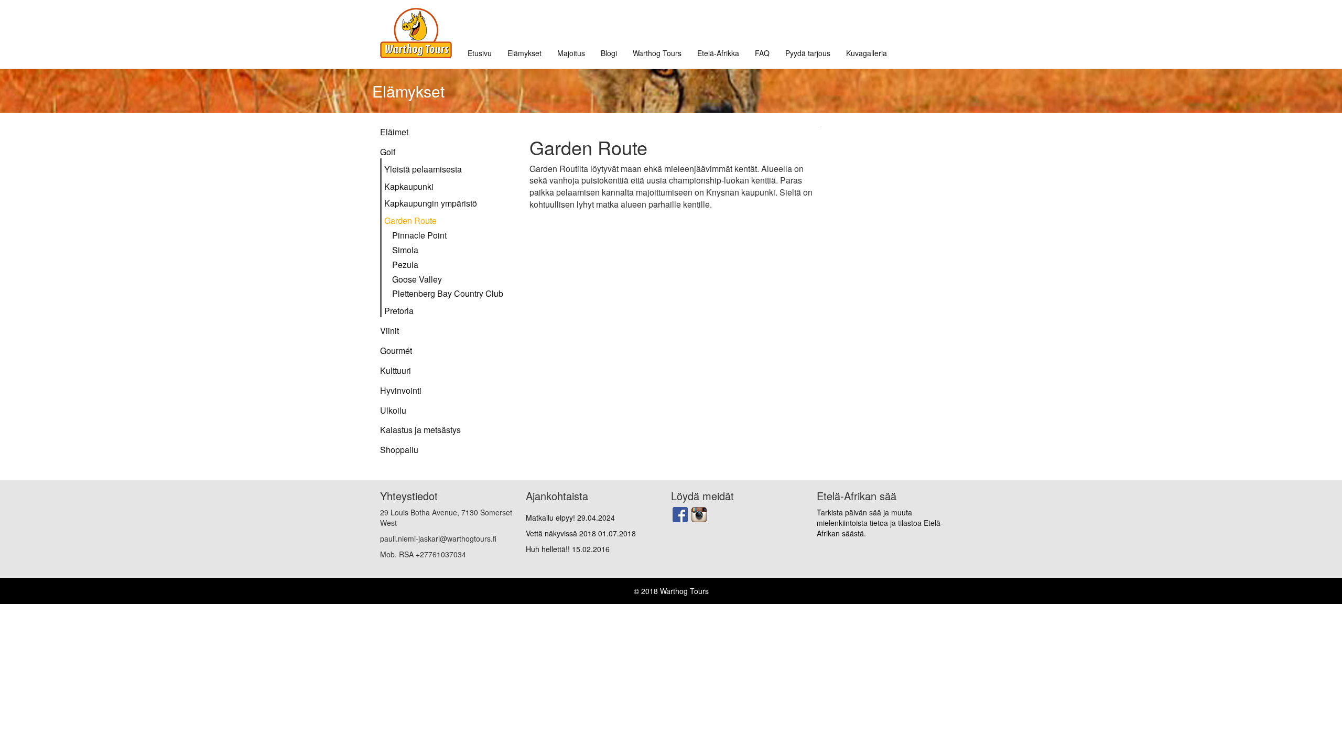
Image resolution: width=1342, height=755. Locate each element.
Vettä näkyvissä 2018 (581, 533)
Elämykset (524, 53)
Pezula (405, 265)
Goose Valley (417, 279)
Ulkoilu (393, 410)
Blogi (609, 53)
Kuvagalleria (866, 53)
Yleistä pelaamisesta (423, 169)
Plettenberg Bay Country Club (447, 293)
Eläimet (394, 132)
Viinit (389, 331)
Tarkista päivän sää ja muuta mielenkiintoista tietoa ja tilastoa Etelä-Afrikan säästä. (880, 522)
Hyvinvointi (400, 390)
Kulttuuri (395, 370)
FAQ (762, 53)
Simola (405, 250)
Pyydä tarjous (807, 53)
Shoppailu (399, 450)
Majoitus (571, 53)
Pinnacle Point (419, 235)
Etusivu (480, 53)
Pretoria (399, 311)
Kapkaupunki (409, 186)
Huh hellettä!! (568, 549)
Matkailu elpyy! (570, 517)
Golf (387, 152)
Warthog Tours (657, 53)
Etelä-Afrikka (718, 53)
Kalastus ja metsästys (420, 430)
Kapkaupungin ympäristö (430, 203)
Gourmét (396, 351)
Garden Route (410, 220)
